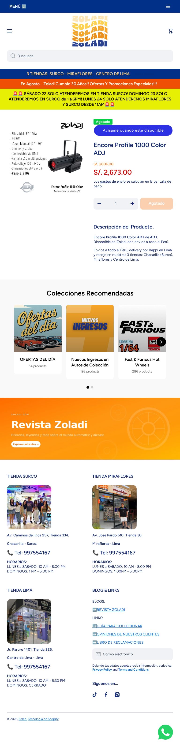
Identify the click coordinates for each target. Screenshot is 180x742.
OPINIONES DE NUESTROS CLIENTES (128, 634)
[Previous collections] (18, 342)
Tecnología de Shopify (43, 719)
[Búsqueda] (11, 56)
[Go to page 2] (92, 387)
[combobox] (90, 56)
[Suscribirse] (167, 654)
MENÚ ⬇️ (17, 6)
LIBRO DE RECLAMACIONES (120, 642)
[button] (133, 130)
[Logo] (90, 31)
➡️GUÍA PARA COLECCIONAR (117, 626)
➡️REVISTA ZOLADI (108, 609)
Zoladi (23, 719)
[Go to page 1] (87, 387)
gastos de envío (113, 181)
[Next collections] (161, 342)
